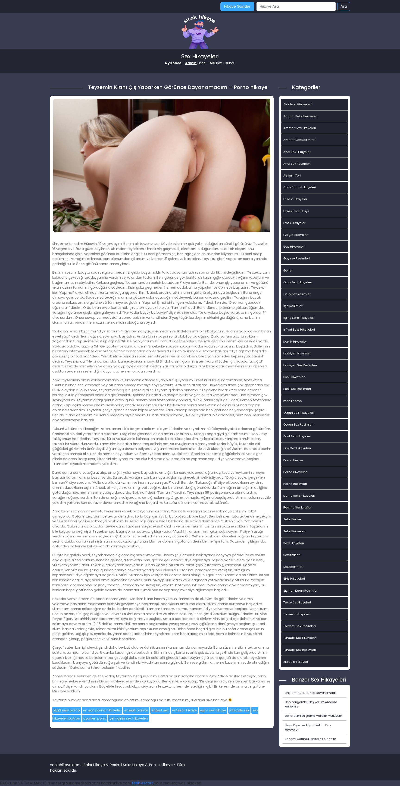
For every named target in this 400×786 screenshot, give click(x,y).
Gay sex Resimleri (296, 258)
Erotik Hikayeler (294, 223)
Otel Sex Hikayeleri (297, 448)
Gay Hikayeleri (294, 247)
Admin (191, 63)
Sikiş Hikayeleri (294, 579)
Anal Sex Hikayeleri (297, 152)
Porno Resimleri (295, 484)
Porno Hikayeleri (295, 472)
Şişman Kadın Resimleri (300, 591)
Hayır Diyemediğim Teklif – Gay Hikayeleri (308, 727)
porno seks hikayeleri (299, 496)
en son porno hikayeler (102, 710)
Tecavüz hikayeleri (297, 602)
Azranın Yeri (292, 175)
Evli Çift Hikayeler (295, 235)
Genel (287, 270)
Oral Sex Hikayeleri (297, 436)
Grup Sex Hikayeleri (297, 282)
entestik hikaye (184, 710)
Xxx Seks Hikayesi (296, 662)
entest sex (160, 710)
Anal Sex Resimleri (297, 164)
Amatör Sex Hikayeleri (299, 128)
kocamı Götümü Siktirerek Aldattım (310, 739)
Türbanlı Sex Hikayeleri (300, 638)
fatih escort (142, 783)
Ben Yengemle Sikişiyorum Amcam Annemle (311, 704)
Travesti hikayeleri (296, 614)
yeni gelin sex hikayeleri (128, 718)
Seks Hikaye (292, 519)
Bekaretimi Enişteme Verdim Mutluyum (313, 716)
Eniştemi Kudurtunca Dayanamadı (310, 693)
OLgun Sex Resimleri (298, 424)
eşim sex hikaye (213, 710)
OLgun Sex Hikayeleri (298, 413)
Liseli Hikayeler (294, 377)
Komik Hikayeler (295, 342)
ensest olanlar (136, 710)
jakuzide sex (239, 710)
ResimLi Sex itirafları (297, 507)
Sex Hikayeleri (293, 543)
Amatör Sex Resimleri (299, 140)
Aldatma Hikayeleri (297, 104)
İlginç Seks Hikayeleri (298, 318)
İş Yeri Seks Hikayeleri (299, 329)
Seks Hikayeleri (294, 531)
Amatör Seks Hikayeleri (300, 116)
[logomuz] (200, 32)
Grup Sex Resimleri (297, 294)
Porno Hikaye (293, 460)
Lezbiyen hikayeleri (297, 353)
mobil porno (292, 401)
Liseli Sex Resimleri (297, 389)
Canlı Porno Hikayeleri (299, 187)
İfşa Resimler (293, 306)
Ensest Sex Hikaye (296, 211)
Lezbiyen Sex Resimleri (300, 365)
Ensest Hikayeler (295, 199)
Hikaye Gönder (237, 6)
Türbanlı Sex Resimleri (299, 650)
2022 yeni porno (66, 710)
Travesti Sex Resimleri (299, 626)
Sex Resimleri (293, 567)
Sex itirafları (291, 555)
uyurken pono (94, 718)
